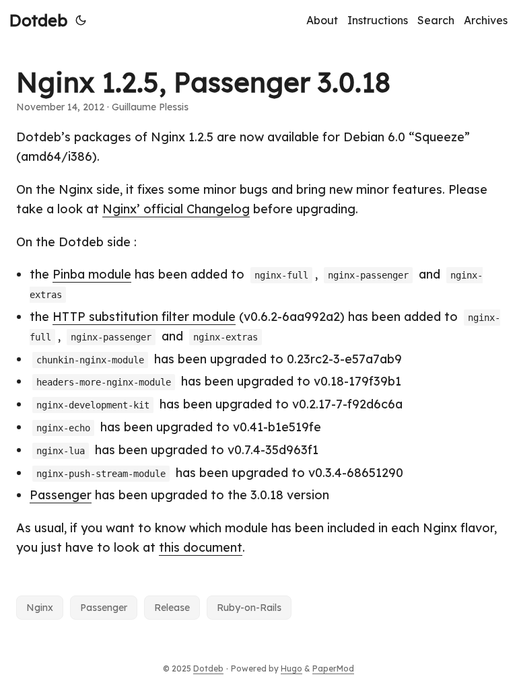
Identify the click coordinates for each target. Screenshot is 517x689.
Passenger (61, 495)
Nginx (39, 608)
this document (200, 547)
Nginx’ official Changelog (176, 209)
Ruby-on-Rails (249, 608)
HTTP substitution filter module (144, 316)
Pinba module (92, 274)
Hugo (291, 668)
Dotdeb (38, 20)
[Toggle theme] (81, 20)
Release (172, 608)
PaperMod (333, 668)
